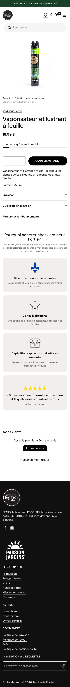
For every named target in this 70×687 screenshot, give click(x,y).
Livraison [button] (8, 195)
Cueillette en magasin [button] (17, 206)
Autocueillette (12, 588)
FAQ (5, 644)
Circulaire (9, 597)
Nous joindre (11, 616)
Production (10, 574)
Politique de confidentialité (20, 649)
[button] (6, 161)
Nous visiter (10, 611)
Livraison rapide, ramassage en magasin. (35, 3)
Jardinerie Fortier (12, 111)
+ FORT (7, 583)
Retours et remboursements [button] (21, 216)
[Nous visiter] (45, 15)
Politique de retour (15, 639)
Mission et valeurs (14, 592)
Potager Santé (12, 578)
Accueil (6, 98)
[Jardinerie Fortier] (8, 15)
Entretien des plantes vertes (29, 98)
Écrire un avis (35, 448)
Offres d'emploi (12, 621)
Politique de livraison (16, 635)
